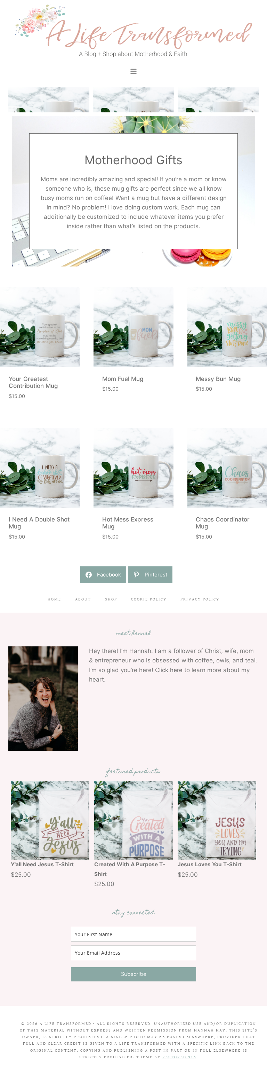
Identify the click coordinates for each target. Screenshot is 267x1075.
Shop (111, 599)
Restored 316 (179, 1057)
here (176, 670)
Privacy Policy (199, 599)
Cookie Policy (149, 599)
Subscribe (133, 974)
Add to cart (117, 411)
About (83, 599)
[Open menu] (133, 71)
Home (54, 599)
